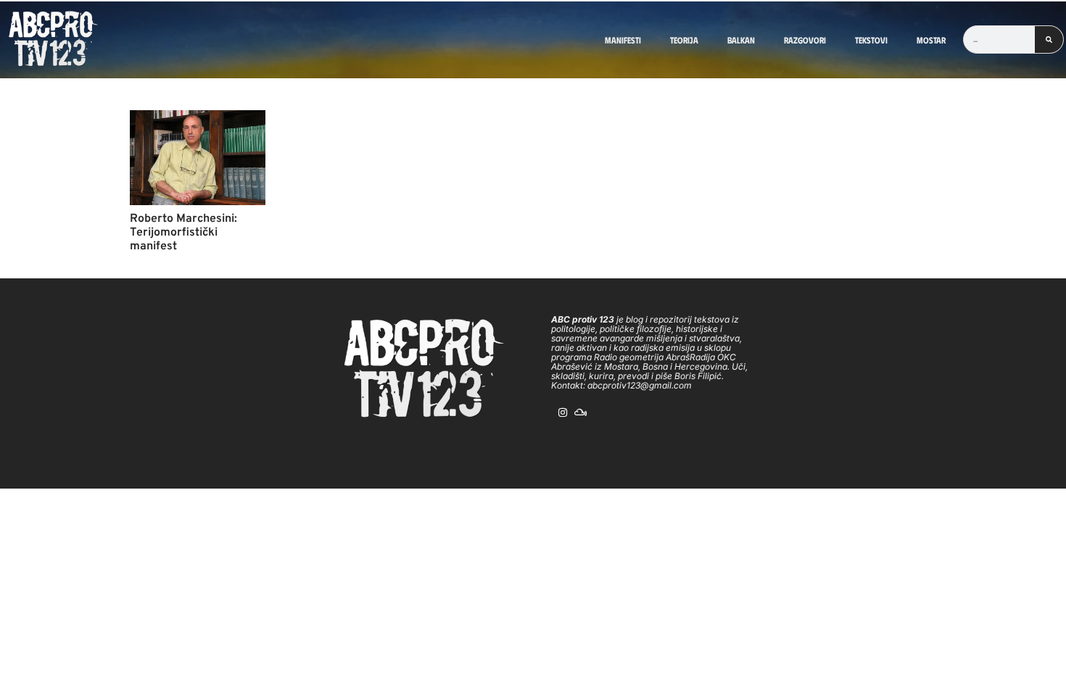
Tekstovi (871, 40)
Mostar (931, 40)
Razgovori (805, 40)
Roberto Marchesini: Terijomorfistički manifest (183, 233)
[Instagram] (563, 412)
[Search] (1049, 39)
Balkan (741, 40)
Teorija (684, 40)
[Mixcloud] (581, 412)
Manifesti (623, 40)
